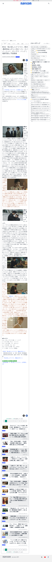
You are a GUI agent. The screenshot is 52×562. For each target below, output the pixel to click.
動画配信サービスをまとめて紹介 (38, 97)
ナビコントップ (5, 40)
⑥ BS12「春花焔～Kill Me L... (37, 112)
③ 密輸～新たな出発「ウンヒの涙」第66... (39, 107)
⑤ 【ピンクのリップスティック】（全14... (39, 111)
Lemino (39, 56)
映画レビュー (34, 95)
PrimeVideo (34, 54)
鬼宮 (32, 76)
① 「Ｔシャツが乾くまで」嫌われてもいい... (40, 103)
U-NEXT (33, 56)
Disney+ (33, 52)
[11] (26, 421)
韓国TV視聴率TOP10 (36, 68)
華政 (41, 76)
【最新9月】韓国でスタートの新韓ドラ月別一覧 (41, 62)
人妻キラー (46, 80)
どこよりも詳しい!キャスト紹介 (39, 70)
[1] (4, 421)
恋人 (32, 78)
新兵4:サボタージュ (35, 87)
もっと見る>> (35, 101)
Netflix (33, 50)
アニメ (26, 43)
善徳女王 (46, 76)
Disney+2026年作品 (42, 52)
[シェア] (27, 60)
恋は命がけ (33, 82)
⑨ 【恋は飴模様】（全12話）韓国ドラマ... (39, 118)
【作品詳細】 (5, 362)
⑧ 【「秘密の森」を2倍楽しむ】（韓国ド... (39, 116)
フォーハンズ (44, 87)
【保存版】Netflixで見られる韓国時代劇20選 (40, 93)
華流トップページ (36, 89)
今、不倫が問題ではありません (38, 84)
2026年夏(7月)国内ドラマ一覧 (43, 48)
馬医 (32, 74)
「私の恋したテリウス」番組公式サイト (13, 358)
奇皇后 (36, 76)
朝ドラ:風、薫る (34, 46)
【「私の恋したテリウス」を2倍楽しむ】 (13, 89)
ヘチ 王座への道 (44, 72)
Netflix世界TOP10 (36, 72)
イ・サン (37, 74)
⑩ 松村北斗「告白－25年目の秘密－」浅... (39, 120)
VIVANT (33, 48)
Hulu (44, 56)
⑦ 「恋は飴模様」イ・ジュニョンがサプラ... (40, 114)
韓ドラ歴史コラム (35, 58)
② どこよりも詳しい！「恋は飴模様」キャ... (40, 105)
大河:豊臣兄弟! (43, 46)
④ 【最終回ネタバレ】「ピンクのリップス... (40, 109)
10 (23, 421)
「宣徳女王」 (11, 296)
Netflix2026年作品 (41, 50)
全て (5, 43)
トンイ (42, 74)
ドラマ (13, 43)
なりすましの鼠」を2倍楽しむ (37, 85)
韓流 (9, 43)
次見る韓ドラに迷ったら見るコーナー (39, 91)
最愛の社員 (40, 82)
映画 (18, 43)
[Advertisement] (26, 15)
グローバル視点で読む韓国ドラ (38, 59)
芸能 (22, 43)
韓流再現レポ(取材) (36, 65)
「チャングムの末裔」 (21, 99)
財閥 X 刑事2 (40, 80)
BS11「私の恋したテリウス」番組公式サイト (14, 351)
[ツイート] (24, 60)
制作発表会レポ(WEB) (36, 67)
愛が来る (33, 80)
